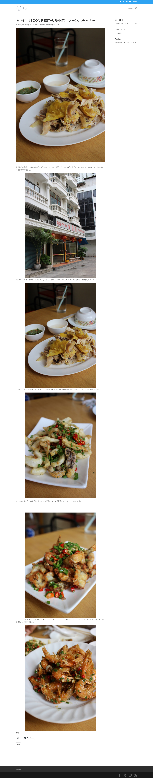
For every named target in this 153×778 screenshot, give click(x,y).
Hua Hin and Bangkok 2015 (49, 24)
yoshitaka (24, 24)
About (135, 2)
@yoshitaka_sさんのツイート (125, 42)
